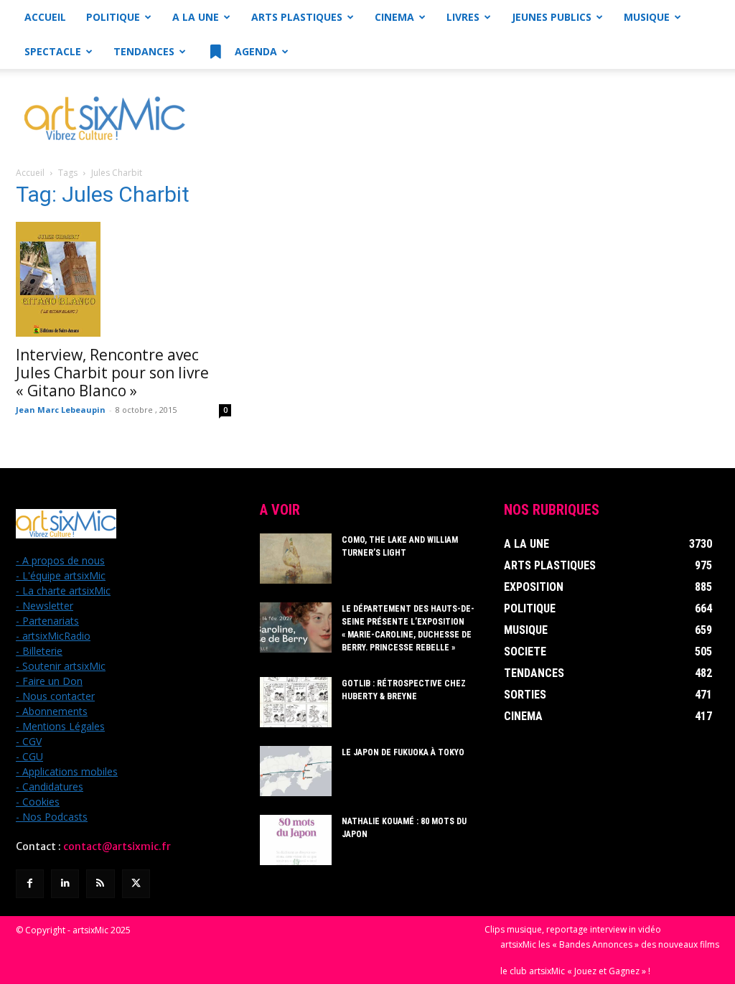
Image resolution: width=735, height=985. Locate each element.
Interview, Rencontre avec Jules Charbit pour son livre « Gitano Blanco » (112, 373)
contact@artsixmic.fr (117, 846)
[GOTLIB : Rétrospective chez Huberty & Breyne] (296, 702)
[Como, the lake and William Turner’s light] (296, 558)
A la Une (195, 17)
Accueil (45, 17)
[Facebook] (30, 883)
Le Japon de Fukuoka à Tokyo (403, 752)
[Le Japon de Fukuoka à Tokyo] (296, 771)
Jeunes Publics (551, 17)
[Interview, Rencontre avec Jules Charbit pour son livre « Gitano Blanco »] (123, 279)
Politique (113, 17)
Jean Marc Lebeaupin (61, 409)
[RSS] (100, 883)
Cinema (394, 17)
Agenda (254, 51)
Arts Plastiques (296, 17)
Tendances (143, 51)
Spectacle (52, 51)
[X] (136, 883)
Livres (462, 17)
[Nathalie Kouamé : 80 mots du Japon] (296, 840)
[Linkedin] (65, 883)
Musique (647, 17)
